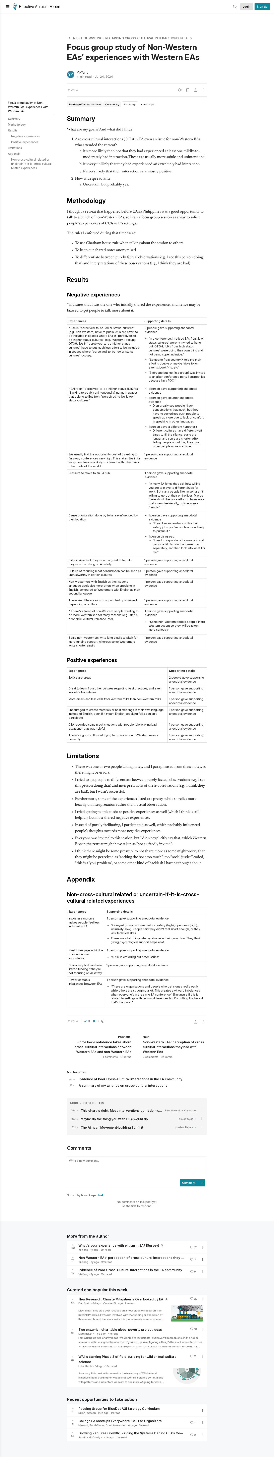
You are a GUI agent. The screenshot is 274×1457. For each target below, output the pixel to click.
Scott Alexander (116, 1425)
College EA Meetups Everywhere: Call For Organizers (120, 1421)
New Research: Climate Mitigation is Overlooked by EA (121, 1299)
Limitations (15, 148)
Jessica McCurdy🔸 (90, 1437)
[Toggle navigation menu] (7, 6)
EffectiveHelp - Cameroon (181, 1110)
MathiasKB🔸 (86, 1333)
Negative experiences (25, 136)
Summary (14, 118)
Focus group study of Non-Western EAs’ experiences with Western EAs (28, 107)
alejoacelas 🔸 (188, 1118)
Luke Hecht (85, 1366)
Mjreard (83, 1425)
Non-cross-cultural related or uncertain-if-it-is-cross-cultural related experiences (31, 164)
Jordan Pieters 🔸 (186, 1127)
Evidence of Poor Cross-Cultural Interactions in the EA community (130, 1270)
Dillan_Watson (87, 1412)
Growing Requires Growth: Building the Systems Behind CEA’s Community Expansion (144, 1433)
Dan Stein (84, 1303)
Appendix (14, 153)
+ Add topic (148, 104)
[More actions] (204, 90)
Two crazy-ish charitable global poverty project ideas (120, 1329)
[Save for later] (188, 90)
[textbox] (136, 1168)
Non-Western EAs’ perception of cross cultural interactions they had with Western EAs (146, 1258)
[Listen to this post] (180, 90)
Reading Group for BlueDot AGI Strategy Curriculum (119, 1409)
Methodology (17, 124)
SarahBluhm (97, 1425)
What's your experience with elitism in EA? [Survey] (118, 1245)
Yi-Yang (82, 72)
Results (12, 130)
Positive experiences (24, 142)
